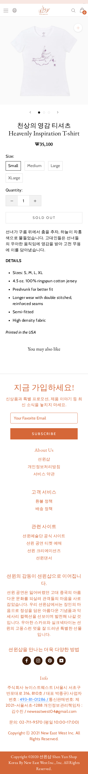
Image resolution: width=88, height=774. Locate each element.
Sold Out (44, 218)
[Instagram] (38, 660)
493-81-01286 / (34, 699)
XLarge (14, 177)
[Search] (73, 10)
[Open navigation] (6, 10)
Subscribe (44, 434)
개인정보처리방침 (44, 466)
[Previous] (30, 112)
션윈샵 (44, 459)
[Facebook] (27, 660)
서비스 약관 (44, 474)
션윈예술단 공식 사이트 (44, 536)
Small (13, 165)
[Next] (57, 112)
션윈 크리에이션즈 (44, 550)
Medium (34, 165)
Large (55, 165)
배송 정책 (44, 508)
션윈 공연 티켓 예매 (44, 543)
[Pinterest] (50, 660)
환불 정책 (44, 501)
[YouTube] (61, 660)
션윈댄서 (44, 558)
